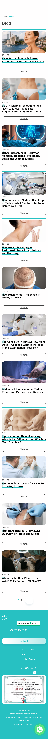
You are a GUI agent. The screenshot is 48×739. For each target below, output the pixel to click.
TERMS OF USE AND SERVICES (24, 724)
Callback (24, 641)
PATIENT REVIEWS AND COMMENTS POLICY (24, 714)
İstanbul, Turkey (28, 659)
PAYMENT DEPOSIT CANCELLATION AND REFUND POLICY (24, 717)
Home (4, 16)
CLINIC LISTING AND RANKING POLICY (24, 707)
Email (23, 654)
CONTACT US (27, 649)
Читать (24, 71)
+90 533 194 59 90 (18, 630)
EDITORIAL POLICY (24, 710)
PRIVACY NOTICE (24, 720)
